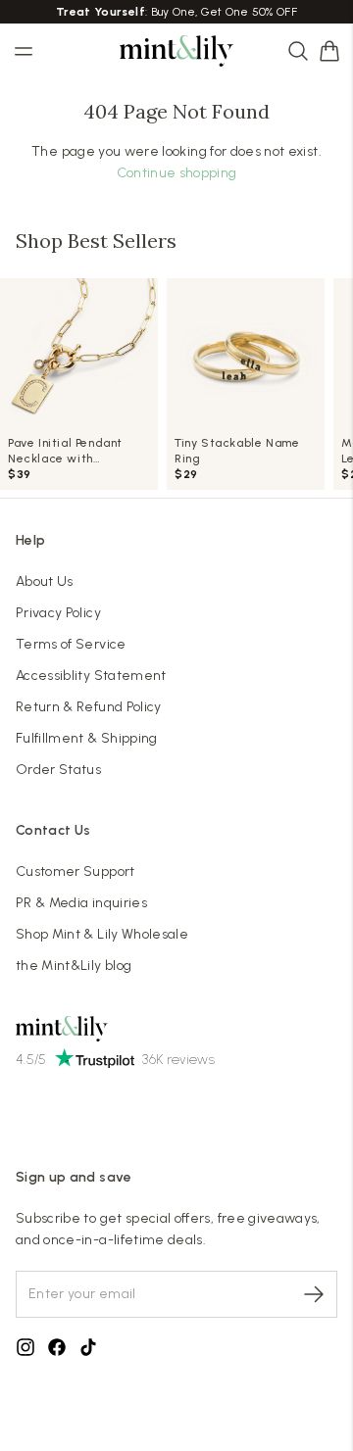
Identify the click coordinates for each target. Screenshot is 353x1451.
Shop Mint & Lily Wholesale (102, 934)
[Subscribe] (314, 1294)
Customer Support (75, 871)
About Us (45, 581)
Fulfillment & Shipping (87, 738)
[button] (329, 51)
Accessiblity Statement (91, 675)
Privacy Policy (58, 613)
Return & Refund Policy (89, 707)
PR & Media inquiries (81, 903)
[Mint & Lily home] (176, 51)
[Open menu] (23, 51)
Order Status (58, 769)
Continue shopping (177, 173)
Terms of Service (71, 644)
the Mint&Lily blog (73, 965)
